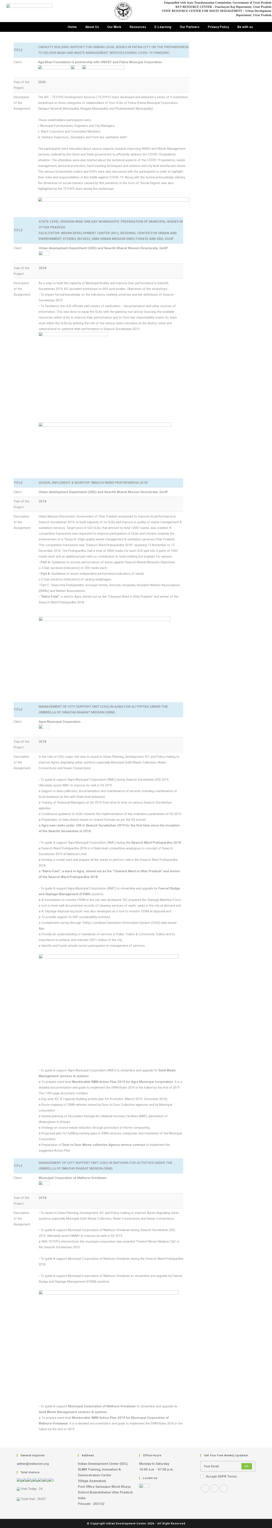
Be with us (245, 27)
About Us (92, 27)
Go (247, 1466)
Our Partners (189, 27)
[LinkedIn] (224, 1488)
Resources (138, 27)
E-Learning (162, 27)
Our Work (114, 27)
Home (72, 27)
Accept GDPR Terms (221, 1476)
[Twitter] (205, 1488)
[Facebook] (214, 1488)
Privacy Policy (218, 27)
